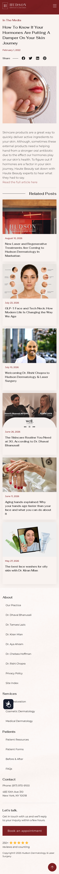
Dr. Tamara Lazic (16, 624)
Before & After (14, 759)
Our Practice (13, 605)
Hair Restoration (16, 701)
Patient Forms (15, 749)
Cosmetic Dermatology (20, 711)
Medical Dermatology (19, 721)
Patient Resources (17, 739)
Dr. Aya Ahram (14, 644)
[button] (23, 58)
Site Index (12, 683)
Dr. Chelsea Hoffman (18, 653)
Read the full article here (20, 182)
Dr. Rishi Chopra (15, 663)
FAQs (9, 768)
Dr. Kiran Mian (14, 634)
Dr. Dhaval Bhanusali (18, 614)
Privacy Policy (14, 673)
